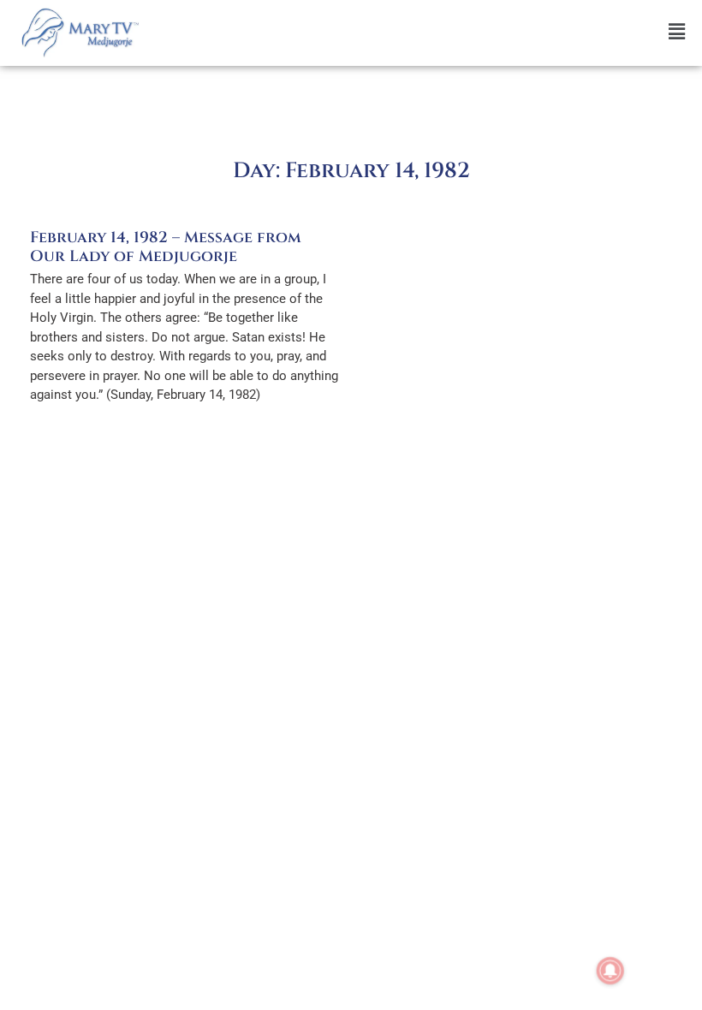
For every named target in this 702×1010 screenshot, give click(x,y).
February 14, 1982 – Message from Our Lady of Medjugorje (165, 247)
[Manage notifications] (610, 970)
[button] (424, 32)
